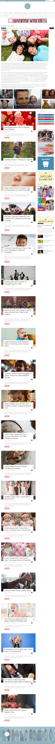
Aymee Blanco (7, 285)
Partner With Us (15, 0)
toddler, (29, 76)
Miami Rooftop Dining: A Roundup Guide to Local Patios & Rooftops (49, 251)
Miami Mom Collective (42, 228)
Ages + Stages (3, 28)
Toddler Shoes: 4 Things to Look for (18, 160)
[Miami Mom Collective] (27, 6)
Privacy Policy (27, 741)
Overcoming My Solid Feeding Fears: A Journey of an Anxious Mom (16, 344)
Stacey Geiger (7, 683)
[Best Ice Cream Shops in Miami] (40, 247)
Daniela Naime (7, 622)
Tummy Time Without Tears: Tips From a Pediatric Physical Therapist (17, 250)
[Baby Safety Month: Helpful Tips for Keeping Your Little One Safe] (18, 181)
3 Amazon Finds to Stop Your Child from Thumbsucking (18, 650)
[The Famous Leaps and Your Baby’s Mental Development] (18, 612)
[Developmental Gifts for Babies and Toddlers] (18, 120)
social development (20, 79)
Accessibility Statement (26, 0)
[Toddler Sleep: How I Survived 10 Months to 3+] (18, 490)
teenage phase (31, 79)
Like (52, 114)
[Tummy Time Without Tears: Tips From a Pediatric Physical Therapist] (18, 243)
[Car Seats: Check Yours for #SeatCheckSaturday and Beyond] (18, 673)
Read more (7, 137)
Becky (5, 316)
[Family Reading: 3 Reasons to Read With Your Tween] (6, 94)
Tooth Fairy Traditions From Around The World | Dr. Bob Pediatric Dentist (15, 436)
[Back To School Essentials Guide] (46, 220)
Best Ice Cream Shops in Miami (48, 245)
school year (34, 78)
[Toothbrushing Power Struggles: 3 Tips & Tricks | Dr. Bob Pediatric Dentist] (18, 369)
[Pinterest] (45, 733)
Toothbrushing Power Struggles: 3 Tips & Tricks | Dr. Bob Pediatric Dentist (18, 376)
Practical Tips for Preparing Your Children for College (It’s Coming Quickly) (17, 218)
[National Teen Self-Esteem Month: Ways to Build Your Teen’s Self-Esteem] (18, 305)
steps (29, 78)
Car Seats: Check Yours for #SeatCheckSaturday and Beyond (18, 681)
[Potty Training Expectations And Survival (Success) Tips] (48, 104)
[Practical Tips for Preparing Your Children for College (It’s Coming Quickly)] (18, 211)
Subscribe (51, 123)
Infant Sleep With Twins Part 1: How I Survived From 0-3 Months (17, 559)
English (47, 0)
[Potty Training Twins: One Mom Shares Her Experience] (48, 94)
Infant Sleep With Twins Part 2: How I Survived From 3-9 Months (17, 529)
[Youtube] (50, 733)
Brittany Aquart (7, 131)
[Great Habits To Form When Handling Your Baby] (18, 460)
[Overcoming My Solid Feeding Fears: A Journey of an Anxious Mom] (18, 337)
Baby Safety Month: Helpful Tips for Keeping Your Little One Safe (17, 189)
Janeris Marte (7, 653)
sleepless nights (20, 75)
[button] (52, 13)
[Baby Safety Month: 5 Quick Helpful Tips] (18, 703)
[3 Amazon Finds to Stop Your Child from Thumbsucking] (18, 642)
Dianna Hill (6, 192)
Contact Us (20, 0)
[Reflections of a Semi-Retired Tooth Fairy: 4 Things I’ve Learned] (27, 99)
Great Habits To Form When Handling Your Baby (15, 467)
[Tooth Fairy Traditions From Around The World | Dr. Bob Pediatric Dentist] (18, 429)
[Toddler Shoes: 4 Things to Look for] (18, 151)
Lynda (16, 107)
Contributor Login (41, 741)
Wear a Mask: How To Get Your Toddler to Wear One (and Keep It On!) (17, 406)
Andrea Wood (7, 347)
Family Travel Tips (30, 28)
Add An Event (10, 0)
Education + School (15, 28)
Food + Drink (36, 28)
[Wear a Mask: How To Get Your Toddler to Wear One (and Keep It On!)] (18, 399)
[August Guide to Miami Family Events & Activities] (40, 241)
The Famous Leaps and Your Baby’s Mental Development (15, 620)
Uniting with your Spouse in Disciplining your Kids (15, 283)
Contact (6, 15)
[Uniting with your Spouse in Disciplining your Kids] (18, 275)
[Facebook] (39, 733)
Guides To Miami (40, 223)
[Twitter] (47, 733)
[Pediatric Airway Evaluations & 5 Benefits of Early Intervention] (6, 104)
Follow (52, 119)
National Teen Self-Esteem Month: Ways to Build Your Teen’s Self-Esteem (18, 312)
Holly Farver (6, 222)
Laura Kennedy (7, 500)
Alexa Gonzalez (7, 409)
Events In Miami (25, 28)
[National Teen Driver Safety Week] (18, 582)
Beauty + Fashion (9, 28)
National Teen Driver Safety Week (17, 591)
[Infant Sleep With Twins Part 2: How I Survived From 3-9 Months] (18, 521)
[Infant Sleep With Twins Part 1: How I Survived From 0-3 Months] (18, 551)
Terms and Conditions (34, 741)
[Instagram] (42, 733)
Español (20, 28)
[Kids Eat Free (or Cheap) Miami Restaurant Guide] (40, 236)
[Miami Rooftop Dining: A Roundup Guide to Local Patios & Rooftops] (40, 252)
